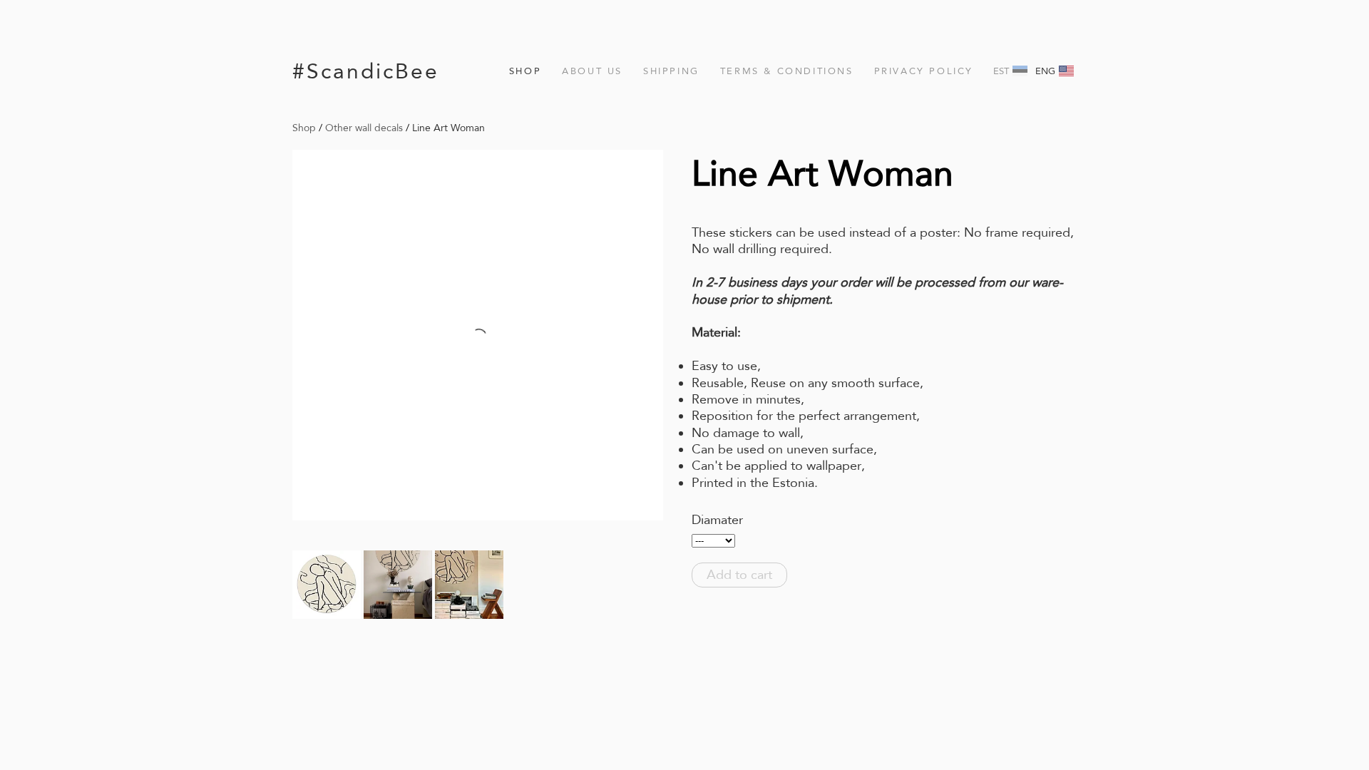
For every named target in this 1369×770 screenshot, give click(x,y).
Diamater (717, 520)
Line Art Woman (448, 127)
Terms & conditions (786, 71)
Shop (525, 71)
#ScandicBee (365, 71)
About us (592, 71)
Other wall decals (364, 127)
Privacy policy (923, 71)
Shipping (671, 71)
